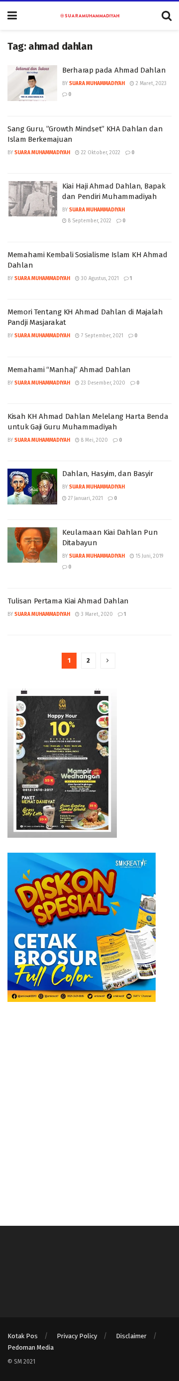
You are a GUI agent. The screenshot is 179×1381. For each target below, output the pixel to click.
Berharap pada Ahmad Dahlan (114, 70)
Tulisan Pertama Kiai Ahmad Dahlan (68, 600)
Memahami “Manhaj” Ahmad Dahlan (69, 369)
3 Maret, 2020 (96, 614)
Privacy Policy (77, 1336)
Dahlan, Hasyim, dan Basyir (107, 473)
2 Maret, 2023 (150, 84)
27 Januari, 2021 (85, 498)
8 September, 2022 (89, 221)
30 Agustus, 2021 (99, 279)
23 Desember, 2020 (102, 383)
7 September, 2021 (101, 336)
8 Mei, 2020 (94, 440)
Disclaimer (131, 1336)
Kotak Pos (22, 1336)
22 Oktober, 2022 (100, 153)
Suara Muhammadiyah (97, 84)
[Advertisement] (89, 1106)
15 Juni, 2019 (148, 556)
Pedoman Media (30, 1347)
